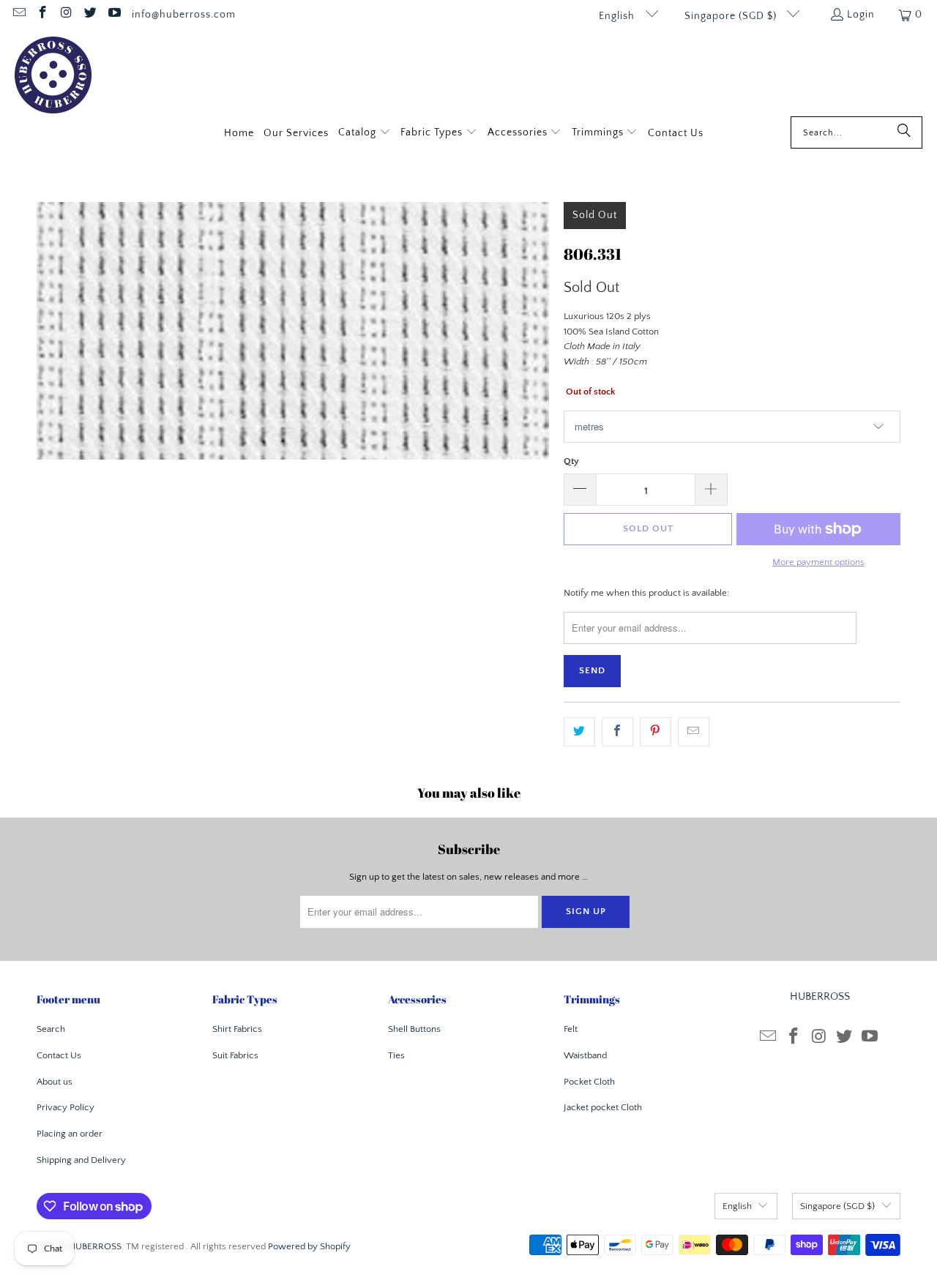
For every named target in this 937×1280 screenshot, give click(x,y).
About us (54, 1082)
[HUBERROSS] (53, 76)
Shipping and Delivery (81, 1160)
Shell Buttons (414, 1029)
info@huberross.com (184, 14)
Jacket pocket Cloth (603, 1107)
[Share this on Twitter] (579, 732)
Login (861, 14)
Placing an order (69, 1134)
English (618, 16)
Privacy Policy (65, 1107)
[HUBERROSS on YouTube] (113, 14)
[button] (364, 133)
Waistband (585, 1055)
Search (51, 1029)
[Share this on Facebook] (617, 732)
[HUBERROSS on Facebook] (42, 14)
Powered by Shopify (309, 1246)
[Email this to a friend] (693, 732)
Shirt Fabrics (237, 1029)
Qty (571, 461)
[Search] (904, 132)
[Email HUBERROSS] (18, 14)
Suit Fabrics (235, 1055)
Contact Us (59, 1055)
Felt (571, 1029)
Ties (396, 1055)
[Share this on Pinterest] (655, 732)
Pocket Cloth (589, 1082)
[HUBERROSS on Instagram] (66, 14)
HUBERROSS (95, 1246)
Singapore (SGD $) (732, 16)
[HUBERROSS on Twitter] (90, 14)
